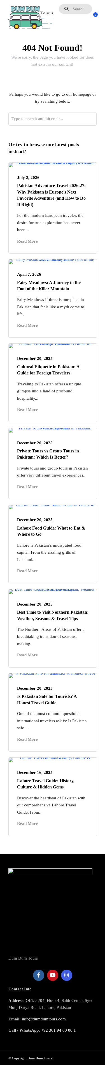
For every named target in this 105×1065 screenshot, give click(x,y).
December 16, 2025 (35, 772)
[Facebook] (38, 975)
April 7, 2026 (29, 274)
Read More (27, 241)
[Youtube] (52, 975)
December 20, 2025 (35, 358)
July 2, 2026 (28, 177)
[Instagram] (66, 975)
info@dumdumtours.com (44, 1019)
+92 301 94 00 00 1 (58, 1030)
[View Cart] (92, 17)
